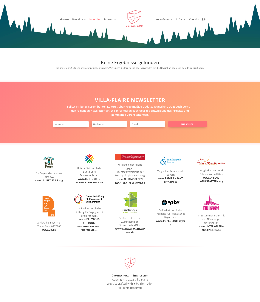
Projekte (77, 19)
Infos (179, 19)
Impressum (141, 275)
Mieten (108, 19)
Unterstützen (161, 19)
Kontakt (194, 19)
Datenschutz (120, 275)
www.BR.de (49, 229)
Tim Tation (146, 283)
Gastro (64, 19)
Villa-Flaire (141, 279)
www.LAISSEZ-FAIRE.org (48, 180)
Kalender (95, 19)
